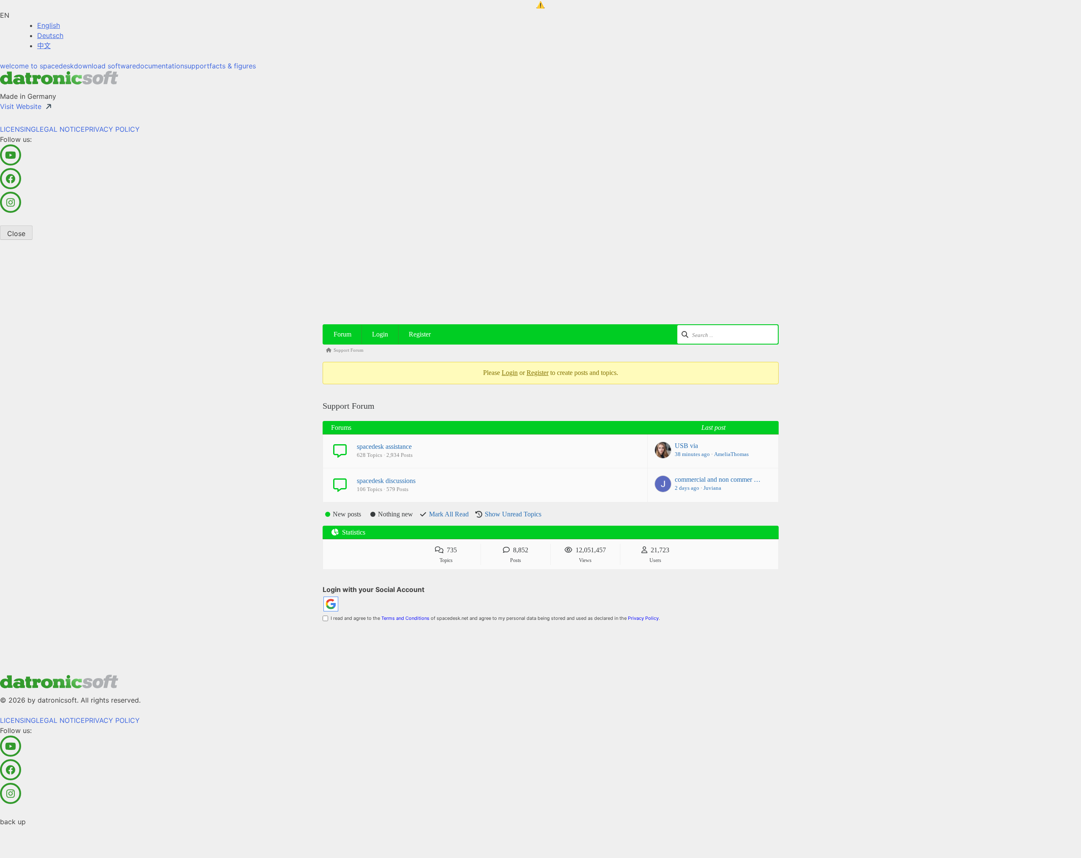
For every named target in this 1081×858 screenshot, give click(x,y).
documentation (160, 66)
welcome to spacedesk (37, 66)
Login (380, 334)
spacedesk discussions (386, 480)
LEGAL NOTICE (60, 129)
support (196, 66)
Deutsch (50, 35)
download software (105, 66)
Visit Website (20, 106)
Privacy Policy (643, 618)
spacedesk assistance (384, 446)
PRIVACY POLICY (112, 129)
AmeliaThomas (731, 454)
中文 (44, 45)
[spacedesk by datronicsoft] (540, 5)
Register (420, 334)
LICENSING (18, 129)
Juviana (712, 488)
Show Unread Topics (513, 514)
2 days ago (687, 488)
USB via (686, 445)
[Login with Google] (330, 604)
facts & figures (232, 66)
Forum (342, 334)
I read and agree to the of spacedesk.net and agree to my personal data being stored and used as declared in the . (494, 618)
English (48, 25)
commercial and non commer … (718, 479)
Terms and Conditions (405, 618)
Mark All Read (449, 514)
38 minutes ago (692, 454)
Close (16, 233)
